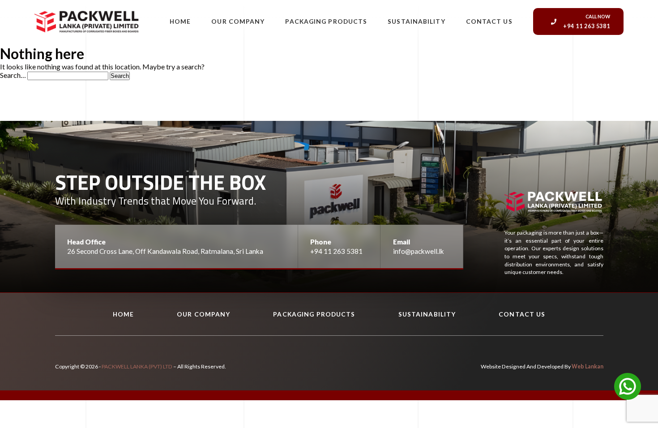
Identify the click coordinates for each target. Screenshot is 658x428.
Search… (13, 75)
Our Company (238, 21)
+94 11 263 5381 (336, 251)
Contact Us (489, 21)
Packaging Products (326, 21)
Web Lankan (587, 366)
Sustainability (416, 21)
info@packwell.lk (418, 251)
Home (180, 21)
